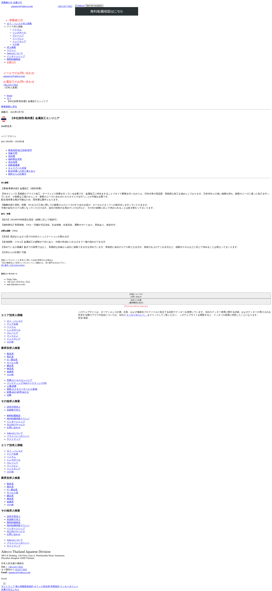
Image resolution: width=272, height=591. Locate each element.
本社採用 (12, 162)
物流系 (10, 368)
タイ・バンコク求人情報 (19, 23)
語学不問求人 (13, 407)
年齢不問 (12, 153)
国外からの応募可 (17, 174)
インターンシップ (16, 56)
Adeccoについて (15, 53)
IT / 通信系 (12, 359)
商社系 (10, 357)
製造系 (10, 354)
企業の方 (17, 2)
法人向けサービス (16, 424)
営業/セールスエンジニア (19, 380)
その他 (15, 44)
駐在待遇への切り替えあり (21, 171)
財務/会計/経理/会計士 (18, 392)
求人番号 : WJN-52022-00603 (13, 265)
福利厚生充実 (15, 159)
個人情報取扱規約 (24, 586)
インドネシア (19, 41)
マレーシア (18, 35)
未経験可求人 (13, 410)
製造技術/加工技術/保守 (20, 150)
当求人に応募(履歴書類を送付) (136, 301)
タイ (9, 98)
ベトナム (17, 29)
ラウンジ (11, 50)
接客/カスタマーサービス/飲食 (22, 389)
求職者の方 (6, 2)
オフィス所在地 (42, 586)
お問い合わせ (13, 427)
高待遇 (11, 156)
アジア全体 (12, 324)
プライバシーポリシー (18, 436)
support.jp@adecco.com (22, 6)
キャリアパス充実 (17, 168)
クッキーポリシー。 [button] (136, 315)
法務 (9, 395)
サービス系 (12, 362)
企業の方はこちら (10, 589)
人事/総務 (11, 386)
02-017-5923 (21, 569)
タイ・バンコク (15, 321)
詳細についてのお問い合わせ (136, 295)
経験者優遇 (14, 165)
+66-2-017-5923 (65, 6)
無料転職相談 (13, 59)
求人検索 (11, 47)
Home (9, 95)
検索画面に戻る (9, 106)
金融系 (10, 371)
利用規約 (55, 586)
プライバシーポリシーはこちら (136, 306)
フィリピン (18, 38)
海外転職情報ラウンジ (18, 418)
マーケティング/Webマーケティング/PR (27, 383)
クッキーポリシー (69, 586)
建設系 (10, 365)
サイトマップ (13, 439)
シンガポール (19, 32)
